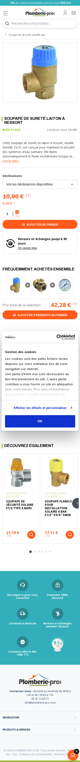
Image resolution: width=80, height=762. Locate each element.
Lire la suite (10, 161)
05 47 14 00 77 (40, 699)
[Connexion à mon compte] (65, 13)
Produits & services (16, 729)
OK (40, 421)
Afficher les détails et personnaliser (40, 408)
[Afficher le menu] (6, 13)
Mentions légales (64, 754)
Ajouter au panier (42, 224)
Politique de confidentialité (35, 754)
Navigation (11, 717)
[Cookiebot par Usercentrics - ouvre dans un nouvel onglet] (57, 337)
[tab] (30, 551)
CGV (14, 754)
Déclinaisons (12, 176)
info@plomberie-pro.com (40, 702)
